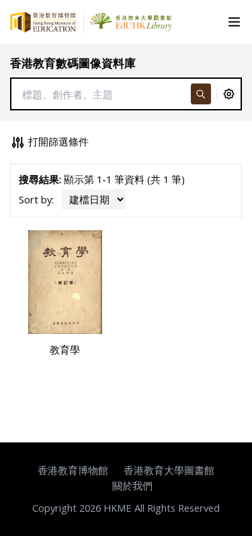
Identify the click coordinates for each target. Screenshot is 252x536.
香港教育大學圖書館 (169, 470)
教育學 (65, 349)
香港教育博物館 (73, 470)
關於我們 (132, 485)
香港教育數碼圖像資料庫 (73, 63)
